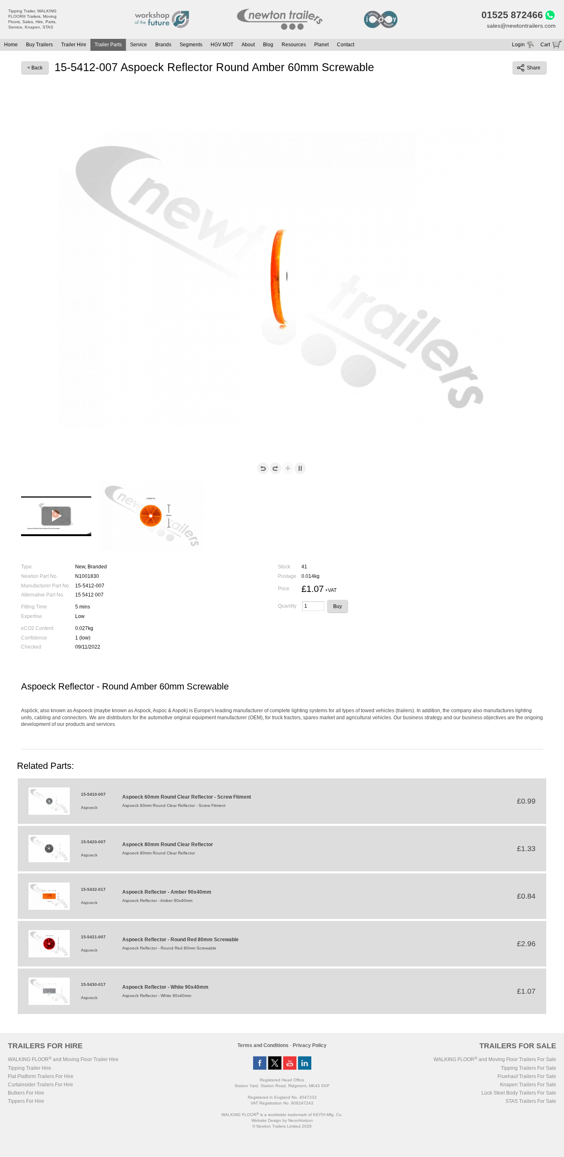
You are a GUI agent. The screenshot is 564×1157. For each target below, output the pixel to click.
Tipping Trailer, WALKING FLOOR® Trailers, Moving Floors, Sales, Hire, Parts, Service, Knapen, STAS (32, 19)
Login (518, 45)
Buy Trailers (39, 45)
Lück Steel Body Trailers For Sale (518, 1093)
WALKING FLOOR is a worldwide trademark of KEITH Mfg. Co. (282, 1114)
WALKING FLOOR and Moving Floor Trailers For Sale (495, 1059)
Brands (163, 45)
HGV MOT (222, 45)
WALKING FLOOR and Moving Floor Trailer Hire (63, 1059)
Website (266, 1120)
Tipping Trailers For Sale (528, 1068)
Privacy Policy (310, 1045)
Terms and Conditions (263, 1045)
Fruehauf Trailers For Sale (527, 1076)
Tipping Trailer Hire (29, 1068)
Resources (294, 45)
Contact (345, 45)
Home (11, 45)
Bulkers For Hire (26, 1093)
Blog (268, 45)
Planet (321, 45)
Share (533, 68)
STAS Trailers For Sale (530, 1101)
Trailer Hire (73, 45)
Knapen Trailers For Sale (528, 1085)
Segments (191, 45)
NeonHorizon (300, 1120)
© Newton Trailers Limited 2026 (282, 1126)
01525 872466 (512, 15)
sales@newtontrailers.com (521, 25)
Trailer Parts (108, 45)
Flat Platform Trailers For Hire (40, 1076)
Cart (545, 45)
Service (138, 45)
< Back (35, 68)
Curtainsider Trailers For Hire (40, 1085)
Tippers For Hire (26, 1101)
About (248, 45)
